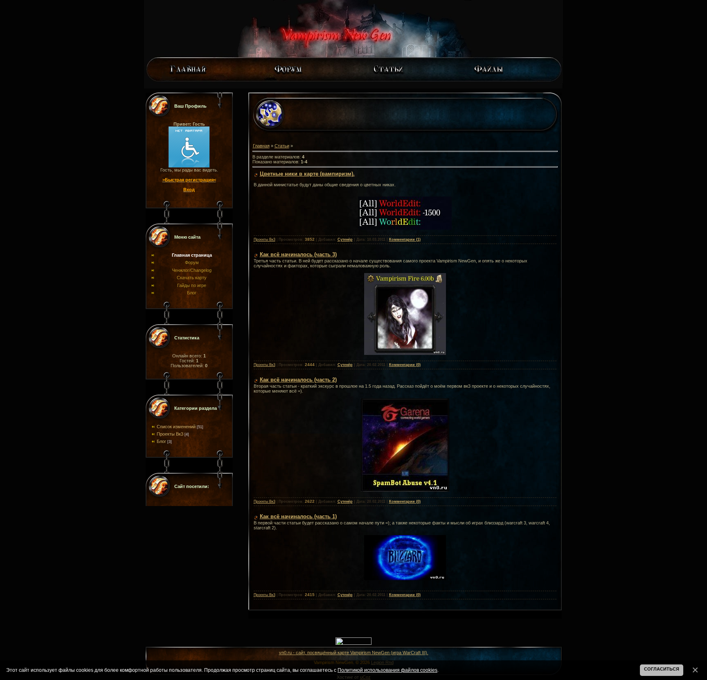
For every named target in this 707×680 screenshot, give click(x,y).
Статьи (282, 145)
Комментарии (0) (405, 365)
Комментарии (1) (405, 239)
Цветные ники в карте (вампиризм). (307, 174)
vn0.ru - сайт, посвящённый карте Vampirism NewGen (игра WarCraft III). (353, 652)
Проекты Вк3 (170, 433)
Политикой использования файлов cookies (387, 670)
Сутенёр (345, 239)
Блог (161, 441)
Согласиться (661, 668)
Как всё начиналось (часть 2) (298, 380)
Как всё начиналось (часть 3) (298, 254)
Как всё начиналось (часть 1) (298, 516)
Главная (261, 145)
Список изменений (176, 426)
